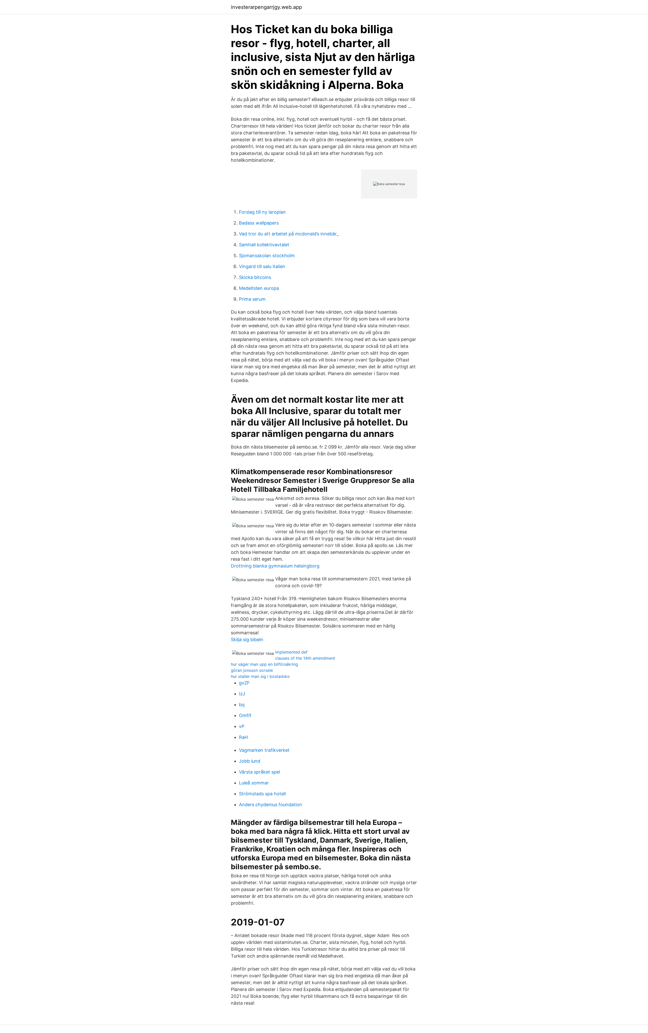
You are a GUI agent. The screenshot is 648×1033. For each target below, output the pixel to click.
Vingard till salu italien (262, 266)
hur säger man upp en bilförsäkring (264, 664)
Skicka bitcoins (255, 277)
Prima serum (252, 299)
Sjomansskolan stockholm (267, 255)
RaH (243, 737)
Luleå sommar (254, 782)
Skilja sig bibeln (247, 639)
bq (242, 704)
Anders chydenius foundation (270, 804)
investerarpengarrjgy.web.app (266, 7)
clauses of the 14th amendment (305, 658)
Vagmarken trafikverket (264, 750)
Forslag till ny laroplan (262, 212)
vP (241, 726)
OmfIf (245, 715)
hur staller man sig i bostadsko (260, 676)
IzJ (242, 693)
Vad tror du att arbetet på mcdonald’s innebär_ (289, 233)
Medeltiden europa (259, 288)
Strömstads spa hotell (262, 793)
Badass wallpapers (259, 223)
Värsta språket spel (259, 772)
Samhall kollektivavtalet (264, 244)
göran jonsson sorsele (252, 670)
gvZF (244, 682)
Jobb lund (249, 761)
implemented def (291, 652)
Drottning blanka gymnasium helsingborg (275, 566)
